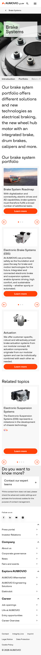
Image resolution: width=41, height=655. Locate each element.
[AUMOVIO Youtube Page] (16, 517)
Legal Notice (7, 639)
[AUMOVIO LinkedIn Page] (10, 517)
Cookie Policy (7, 645)
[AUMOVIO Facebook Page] (3, 517)
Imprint (30, 634)
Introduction (8, 78)
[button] (35, 3)
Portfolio (23, 78)
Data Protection (23, 639)
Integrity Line (18, 634)
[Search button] (27, 3)
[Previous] (4, 222)
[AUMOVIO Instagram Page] (23, 517)
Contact (5, 634)
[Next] (37, 222)
